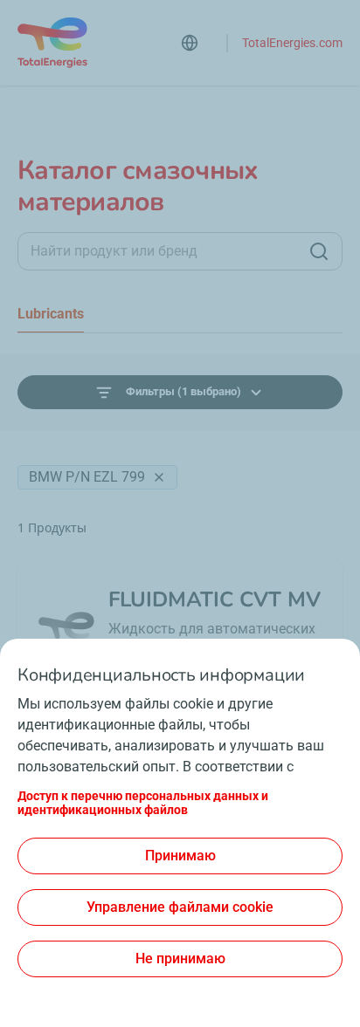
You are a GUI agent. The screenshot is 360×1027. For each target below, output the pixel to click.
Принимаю (180, 855)
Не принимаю (180, 958)
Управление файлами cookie (180, 907)
